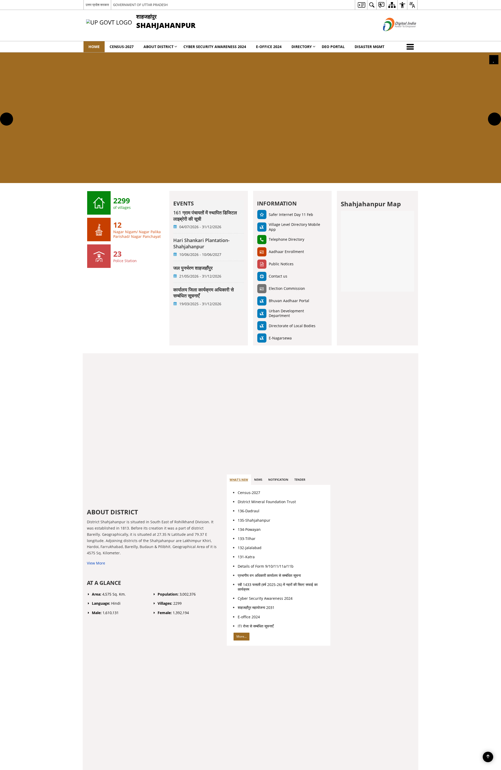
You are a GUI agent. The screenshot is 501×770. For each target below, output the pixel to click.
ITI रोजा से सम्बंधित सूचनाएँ (255, 626)
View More (96, 563)
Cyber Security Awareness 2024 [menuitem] (214, 46)
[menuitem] (361, 5)
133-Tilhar (246, 538)
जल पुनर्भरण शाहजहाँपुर (193, 268)
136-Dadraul (248, 510)
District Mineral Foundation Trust (267, 501)
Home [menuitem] (94, 46)
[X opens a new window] (380, 542)
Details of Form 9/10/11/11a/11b (266, 566)
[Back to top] (488, 757)
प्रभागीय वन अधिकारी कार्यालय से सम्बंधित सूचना (269, 575)
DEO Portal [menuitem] (333, 46)
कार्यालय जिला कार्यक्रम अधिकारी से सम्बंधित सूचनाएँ (203, 293)
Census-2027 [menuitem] (122, 46)
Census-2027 (249, 492)
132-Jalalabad (249, 547)
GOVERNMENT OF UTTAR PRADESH (140, 4)
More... (241, 636)
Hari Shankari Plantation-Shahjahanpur (201, 243)
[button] (411, 46)
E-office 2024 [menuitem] (269, 46)
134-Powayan (249, 529)
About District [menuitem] (159, 46)
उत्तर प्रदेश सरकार (97, 4)
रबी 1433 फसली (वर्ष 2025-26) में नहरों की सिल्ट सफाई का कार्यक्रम (278, 587)
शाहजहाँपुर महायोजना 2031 (256, 607)
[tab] (239, 479)
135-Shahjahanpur (254, 520)
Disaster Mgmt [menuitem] (369, 46)
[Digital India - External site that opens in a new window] (393, 35)
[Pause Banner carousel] (493, 59)
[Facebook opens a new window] (374, 542)
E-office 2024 (249, 616)
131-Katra (246, 556)
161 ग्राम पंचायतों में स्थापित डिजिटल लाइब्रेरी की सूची (205, 216)
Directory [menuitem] (301, 46)
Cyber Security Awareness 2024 (265, 598)
